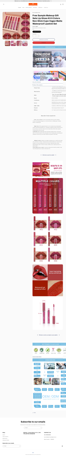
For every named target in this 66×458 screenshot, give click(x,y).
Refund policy (5, 438)
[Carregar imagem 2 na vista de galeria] (13, 43)
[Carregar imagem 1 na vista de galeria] (7, 43)
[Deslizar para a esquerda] (4, 43)
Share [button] (35, 412)
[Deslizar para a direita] (29, 43)
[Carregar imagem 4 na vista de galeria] (24, 43)
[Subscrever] (41, 428)
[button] (4, 4)
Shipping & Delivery (6, 440)
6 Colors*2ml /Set (37, 31)
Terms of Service (5, 436)
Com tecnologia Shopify (37, 454)
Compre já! (44, 42)
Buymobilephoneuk (30, 454)
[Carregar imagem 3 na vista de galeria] (19, 43)
